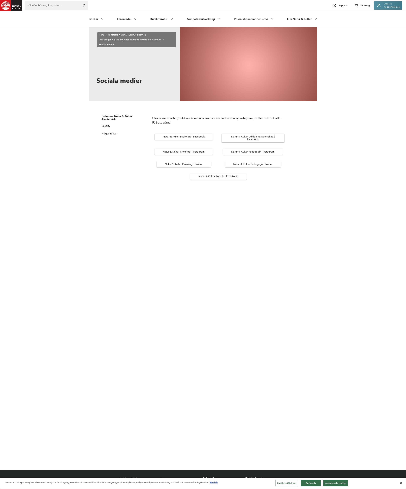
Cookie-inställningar (286, 483)
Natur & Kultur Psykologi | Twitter (184, 164)
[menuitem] (96, 19)
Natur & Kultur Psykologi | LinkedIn (218, 176)
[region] (203, 483)
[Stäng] (400, 483)
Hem (101, 34)
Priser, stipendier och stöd (251, 19)
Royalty (106, 125)
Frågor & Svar (110, 133)
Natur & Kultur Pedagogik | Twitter (253, 164)
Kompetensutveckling (201, 19)
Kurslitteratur (158, 19)
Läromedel (124, 19)
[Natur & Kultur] (11, 5)
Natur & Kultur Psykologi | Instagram (184, 151)
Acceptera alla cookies (335, 483)
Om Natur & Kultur (299, 19)
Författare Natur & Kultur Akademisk (127, 34)
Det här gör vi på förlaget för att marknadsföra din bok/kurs (130, 39)
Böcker (93, 19)
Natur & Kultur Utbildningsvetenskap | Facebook (253, 138)
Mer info (214, 482)
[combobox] (56, 5)
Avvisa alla (311, 483)
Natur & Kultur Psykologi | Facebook (184, 136)
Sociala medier (107, 44)
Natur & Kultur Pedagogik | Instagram (253, 151)
